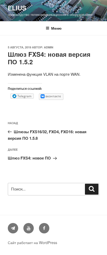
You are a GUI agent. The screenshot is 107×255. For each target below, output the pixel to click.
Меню (56, 28)
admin (48, 47)
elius (17, 7)
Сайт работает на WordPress (32, 242)
